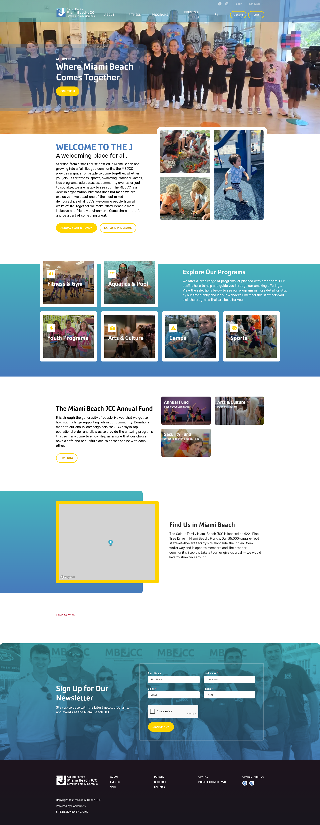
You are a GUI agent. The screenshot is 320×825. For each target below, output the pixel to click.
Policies (159, 787)
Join (256, 14)
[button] (186, 411)
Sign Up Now (161, 726)
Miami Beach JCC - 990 (212, 782)
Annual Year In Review (76, 227)
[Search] (216, 15)
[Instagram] (226, 3)
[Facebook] (219, 3)
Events (115, 782)
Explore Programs (118, 227)
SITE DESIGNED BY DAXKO (72, 811)
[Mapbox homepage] (67, 577)
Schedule (160, 782)
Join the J (67, 91)
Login (239, 3)
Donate (238, 14)
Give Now (66, 458)
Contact (204, 776)
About (114, 776)
